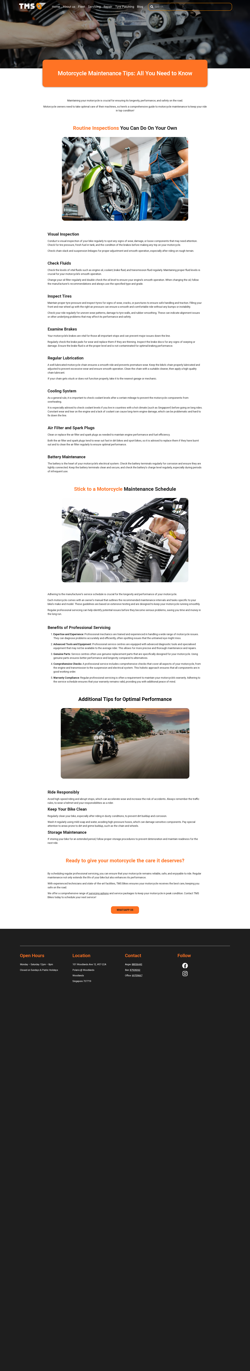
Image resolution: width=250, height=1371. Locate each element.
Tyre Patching (124, 6)
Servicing (94, 6)
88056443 (137, 964)
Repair (108, 6)
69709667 (137, 975)
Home (56, 6)
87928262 (135, 970)
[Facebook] (185, 966)
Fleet (81, 6)
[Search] (151, 7)
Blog (140, 6)
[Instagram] (185, 973)
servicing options (98, 893)
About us (69, 6)
